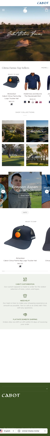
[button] (25, 388)
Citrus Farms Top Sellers (15, 67)
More (44, 68)
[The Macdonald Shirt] (32, 81)
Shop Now (25, 195)
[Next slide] (47, 191)
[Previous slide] (3, 191)
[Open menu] (5, 10)
